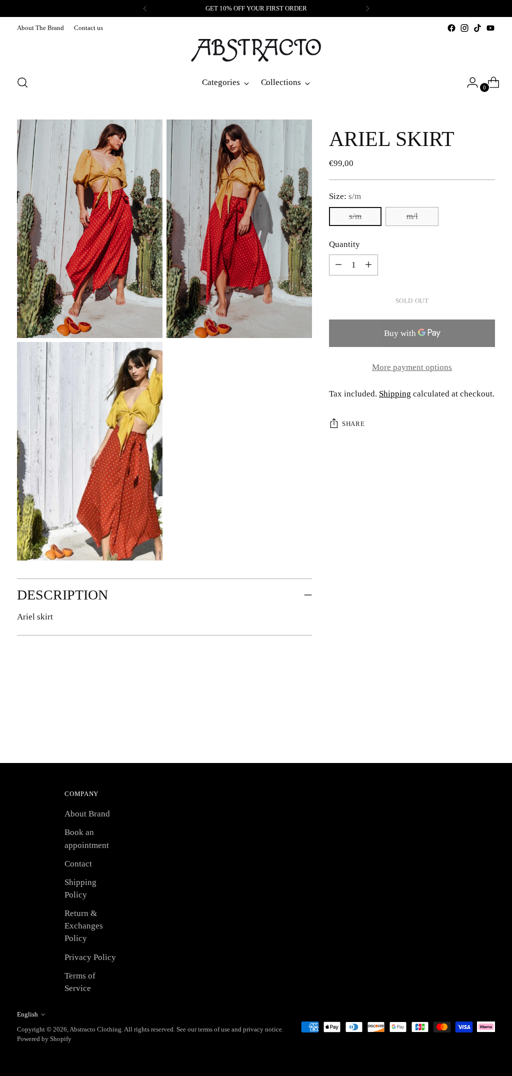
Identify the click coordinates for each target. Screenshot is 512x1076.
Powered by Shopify (44, 1038)
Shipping (395, 393)
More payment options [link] (412, 367)
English (27, 1014)
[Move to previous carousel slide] (463, 729)
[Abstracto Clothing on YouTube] (490, 28)
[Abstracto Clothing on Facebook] (451, 28)
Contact (78, 863)
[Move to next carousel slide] (486, 728)
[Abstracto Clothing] (256, 50)
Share (353, 424)
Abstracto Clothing (96, 1029)
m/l (412, 216)
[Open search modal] (22, 82)
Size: (345, 196)
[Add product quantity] (339, 265)
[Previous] (145, 8)
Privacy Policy (90, 957)
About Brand (87, 813)
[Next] (367, 8)
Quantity (344, 244)
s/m (355, 216)
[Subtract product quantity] (369, 265)
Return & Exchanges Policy (83, 925)
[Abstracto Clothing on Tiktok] (477, 28)
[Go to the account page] (468, 82)
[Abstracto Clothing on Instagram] (464, 28)
